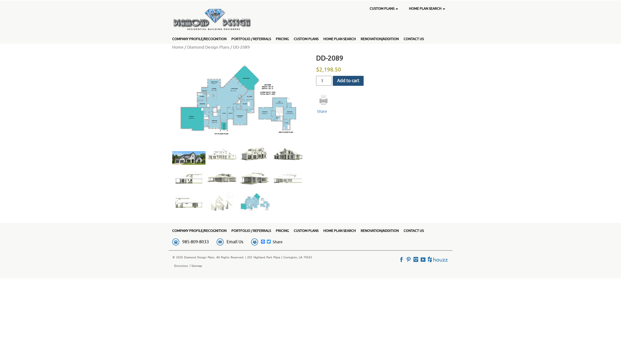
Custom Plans (306, 39)
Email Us (235, 241)
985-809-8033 (195, 241)
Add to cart (348, 80)
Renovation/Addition (380, 39)
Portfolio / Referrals (251, 39)
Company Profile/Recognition (199, 39)
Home (178, 47)
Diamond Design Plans (208, 47)
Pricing (282, 39)
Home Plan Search (339, 39)
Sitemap (196, 266)
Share (322, 111)
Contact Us (414, 39)
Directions (181, 266)
